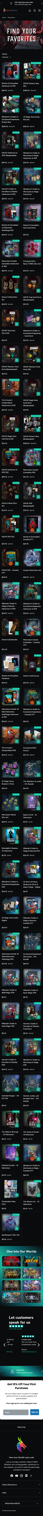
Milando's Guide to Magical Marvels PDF (31, 849)
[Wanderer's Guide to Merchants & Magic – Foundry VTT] (32, 1153)
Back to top (21, 1427)
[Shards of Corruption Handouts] (11, 663)
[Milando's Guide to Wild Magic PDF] (11, 977)
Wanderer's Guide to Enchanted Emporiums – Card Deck (32, 333)
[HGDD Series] (11, 1285)
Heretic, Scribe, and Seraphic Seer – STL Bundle (31, 1098)
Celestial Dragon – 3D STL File (10, 1097)
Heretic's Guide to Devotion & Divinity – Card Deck (31, 1026)
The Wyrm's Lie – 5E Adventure (31, 1202)
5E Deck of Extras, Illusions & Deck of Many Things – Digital (31, 884)
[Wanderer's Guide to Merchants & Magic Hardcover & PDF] (32, 140)
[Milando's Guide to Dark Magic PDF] (11, 1011)
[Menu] (39, 10)
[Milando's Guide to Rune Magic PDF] (32, 978)
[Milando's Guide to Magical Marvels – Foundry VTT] (32, 905)
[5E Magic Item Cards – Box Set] (32, 104)
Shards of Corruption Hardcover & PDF (10, 84)
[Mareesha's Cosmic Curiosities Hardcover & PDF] (11, 248)
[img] (22, 1326)
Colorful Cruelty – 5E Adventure (10, 1166)
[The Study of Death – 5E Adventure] (32, 1119)
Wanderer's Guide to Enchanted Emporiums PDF (10, 884)
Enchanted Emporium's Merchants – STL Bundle (32, 956)
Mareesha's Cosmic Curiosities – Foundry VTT (31, 642)
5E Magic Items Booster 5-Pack (8, 782)
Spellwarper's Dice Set (11, 1235)
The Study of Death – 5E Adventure (31, 1133)
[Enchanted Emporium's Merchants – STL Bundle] (32, 941)
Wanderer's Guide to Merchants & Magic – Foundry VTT (31, 1168)
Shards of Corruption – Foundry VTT (32, 538)
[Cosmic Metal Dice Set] (32, 558)
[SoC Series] (11, 1261)
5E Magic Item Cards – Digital (10, 919)
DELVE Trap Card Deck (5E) (8, 331)
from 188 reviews (15, 1329)
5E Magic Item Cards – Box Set (32, 118)
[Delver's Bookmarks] (11, 627)
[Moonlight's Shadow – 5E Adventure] (11, 836)
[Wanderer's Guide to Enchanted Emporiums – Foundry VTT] (32, 697)
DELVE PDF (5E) (8, 537)
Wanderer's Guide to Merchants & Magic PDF (31, 1062)
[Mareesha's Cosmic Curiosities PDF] (32, 457)
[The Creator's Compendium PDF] (11, 735)
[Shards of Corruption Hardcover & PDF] (11, 71)
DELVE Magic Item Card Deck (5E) (9, 437)
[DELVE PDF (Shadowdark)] (32, 491)
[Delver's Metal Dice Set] (11, 284)
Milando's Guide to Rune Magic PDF (30, 991)
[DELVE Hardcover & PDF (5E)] (11, 457)
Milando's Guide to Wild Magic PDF (9, 991)
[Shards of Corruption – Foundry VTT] (32, 524)
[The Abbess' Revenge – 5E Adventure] (11, 1119)
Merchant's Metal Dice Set (9, 816)
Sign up (34, 1412)
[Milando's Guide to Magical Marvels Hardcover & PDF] (11, 591)
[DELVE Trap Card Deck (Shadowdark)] (32, 285)
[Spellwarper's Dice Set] (11, 1222)
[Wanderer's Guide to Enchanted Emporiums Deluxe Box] (11, 104)
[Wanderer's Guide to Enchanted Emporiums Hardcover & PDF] (32, 591)
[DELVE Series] (31, 1261)
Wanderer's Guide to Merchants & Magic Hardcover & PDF (31, 155)
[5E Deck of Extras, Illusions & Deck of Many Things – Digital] (32, 869)
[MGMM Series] (31, 1285)
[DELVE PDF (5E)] (11, 524)
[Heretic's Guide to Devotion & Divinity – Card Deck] (32, 1011)
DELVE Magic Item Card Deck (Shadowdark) (30, 402)
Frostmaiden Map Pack (8, 1202)
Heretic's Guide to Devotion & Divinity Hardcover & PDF (9, 191)
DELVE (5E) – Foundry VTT (10, 571)
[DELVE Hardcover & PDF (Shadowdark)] (11, 140)
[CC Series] (31, 1297)
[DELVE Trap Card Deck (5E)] (11, 318)
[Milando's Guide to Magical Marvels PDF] (32, 836)
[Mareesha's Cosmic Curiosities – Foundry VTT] (32, 627)
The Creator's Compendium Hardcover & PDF (9, 402)
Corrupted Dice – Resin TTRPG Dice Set (32, 262)
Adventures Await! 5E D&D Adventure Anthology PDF (10, 956)
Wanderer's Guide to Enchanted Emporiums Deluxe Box (10, 119)
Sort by (4, 54)
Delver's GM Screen (31, 676)
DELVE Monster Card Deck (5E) (31, 368)
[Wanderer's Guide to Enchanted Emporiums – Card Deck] (32, 318)
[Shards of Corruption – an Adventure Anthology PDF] (11, 212)
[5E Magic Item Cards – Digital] (11, 905)
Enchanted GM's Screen (29, 749)
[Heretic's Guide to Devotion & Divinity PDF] (11, 1047)
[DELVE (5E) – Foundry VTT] (11, 558)
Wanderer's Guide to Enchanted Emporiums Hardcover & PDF (32, 606)
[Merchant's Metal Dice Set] (11, 802)
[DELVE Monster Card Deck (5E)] (32, 354)
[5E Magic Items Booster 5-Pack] (11, 769)
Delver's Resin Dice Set (9, 504)
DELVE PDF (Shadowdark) (28, 504)
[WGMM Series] (31, 1273)
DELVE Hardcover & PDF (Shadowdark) (10, 154)
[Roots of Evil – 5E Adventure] (32, 802)
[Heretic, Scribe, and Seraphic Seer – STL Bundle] (32, 1083)
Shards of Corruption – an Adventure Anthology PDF (11, 227)
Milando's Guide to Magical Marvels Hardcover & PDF (9, 606)
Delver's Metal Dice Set (9, 298)
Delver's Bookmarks (10, 639)
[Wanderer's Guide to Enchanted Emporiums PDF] (11, 869)
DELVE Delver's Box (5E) (31, 84)
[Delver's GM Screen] (32, 663)
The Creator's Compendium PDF (9, 749)
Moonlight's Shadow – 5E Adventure (10, 849)
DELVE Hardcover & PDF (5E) (10, 471)
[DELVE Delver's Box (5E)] (32, 71)
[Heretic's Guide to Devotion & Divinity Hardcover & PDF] (11, 176)
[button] (34, 10)
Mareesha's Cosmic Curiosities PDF (30, 471)
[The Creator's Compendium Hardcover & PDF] (11, 388)
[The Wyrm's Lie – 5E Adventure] (32, 1189)
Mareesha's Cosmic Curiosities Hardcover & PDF (10, 263)
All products (11, 17)
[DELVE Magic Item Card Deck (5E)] (11, 424)
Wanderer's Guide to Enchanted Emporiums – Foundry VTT (32, 711)
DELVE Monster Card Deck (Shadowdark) (10, 367)
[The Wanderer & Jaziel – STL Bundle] (32, 769)
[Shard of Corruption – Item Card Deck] (32, 213)
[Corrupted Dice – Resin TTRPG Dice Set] (32, 249)
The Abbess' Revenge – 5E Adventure (10, 1133)
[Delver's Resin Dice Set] (11, 491)
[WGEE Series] (11, 1273)
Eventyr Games (11, 1510)
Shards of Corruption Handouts (10, 677)
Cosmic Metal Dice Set (32, 570)
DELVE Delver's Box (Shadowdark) (31, 437)
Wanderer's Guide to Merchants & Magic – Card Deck (31, 191)
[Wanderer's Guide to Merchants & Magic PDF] (32, 1047)
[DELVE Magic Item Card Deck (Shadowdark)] (32, 388)
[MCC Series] (11, 1297)
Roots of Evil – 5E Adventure (30, 816)
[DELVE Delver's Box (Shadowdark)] (32, 424)
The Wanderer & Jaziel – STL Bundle (32, 782)
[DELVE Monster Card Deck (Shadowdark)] (11, 354)
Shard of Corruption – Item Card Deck (31, 226)
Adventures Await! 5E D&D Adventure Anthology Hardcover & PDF (10, 713)
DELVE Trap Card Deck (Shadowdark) (32, 298)
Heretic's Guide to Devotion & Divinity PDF (9, 1062)
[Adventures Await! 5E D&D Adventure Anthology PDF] (11, 941)
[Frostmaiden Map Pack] (11, 1189)
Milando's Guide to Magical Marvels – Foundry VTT (30, 920)
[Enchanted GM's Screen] (32, 735)
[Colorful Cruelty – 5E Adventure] (11, 1153)
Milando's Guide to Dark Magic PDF (9, 1024)
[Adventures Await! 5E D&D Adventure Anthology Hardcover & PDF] (11, 697)
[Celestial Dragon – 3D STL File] (11, 1083)
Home (4, 17)
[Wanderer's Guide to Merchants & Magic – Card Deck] (32, 176)
